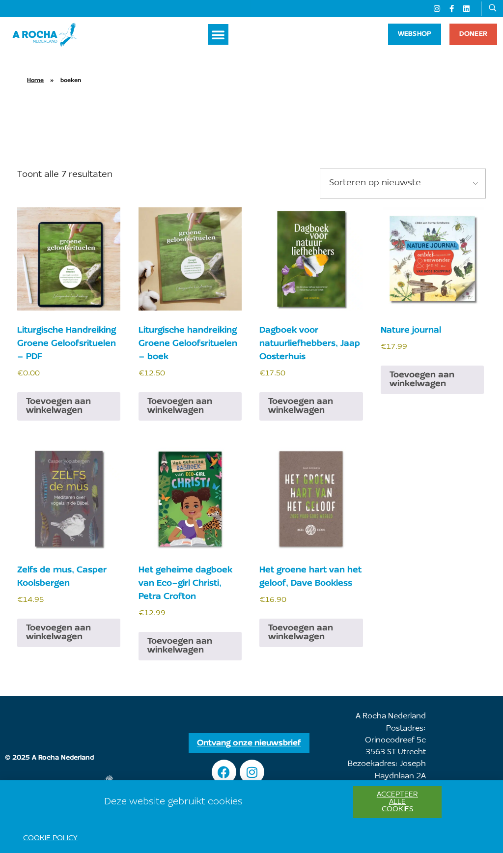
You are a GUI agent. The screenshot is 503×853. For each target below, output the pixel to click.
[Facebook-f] (451, 8)
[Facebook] (224, 772)
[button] (218, 34)
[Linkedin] (466, 8)
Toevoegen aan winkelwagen (58, 406)
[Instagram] (436, 8)
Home (35, 80)
